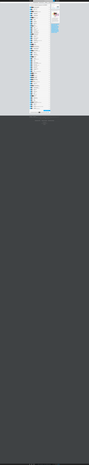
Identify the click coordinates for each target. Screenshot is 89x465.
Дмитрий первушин (36, 48)
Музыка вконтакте (41, 2)
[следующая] (34, 464)
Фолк (57, 27)
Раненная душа (35, 38)
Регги (54, 26)
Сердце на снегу (36, 98)
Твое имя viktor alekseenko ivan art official (38, 106)
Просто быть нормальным (37, 108)
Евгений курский (36, 62)
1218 (43, 112)
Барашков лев (35, 97)
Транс (57, 29)
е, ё (44, 117)
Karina (34, 27)
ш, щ (45, 118)
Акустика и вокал (54, 29)
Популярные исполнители (52, 2)
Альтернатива (53, 25)
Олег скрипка (35, 83)
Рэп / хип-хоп (57, 24)
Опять (34, 96)
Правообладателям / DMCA (37, 120)
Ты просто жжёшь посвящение (37, 11)
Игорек (34, 25)
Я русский (35, 36)
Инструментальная (54, 27)
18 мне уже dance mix (36, 30)
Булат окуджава (36, 50)
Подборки (46, 2)
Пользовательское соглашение (51, 120)
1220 (46, 112)
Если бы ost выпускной (36, 32)
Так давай (35, 42)
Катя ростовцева (36, 87)
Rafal (34, 93)
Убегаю (34, 104)
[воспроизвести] (32, 464)
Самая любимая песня (36, 65)
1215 (37, 112)
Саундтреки (56, 31)
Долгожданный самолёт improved (37, 102)
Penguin (35, 100)
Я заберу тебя (35, 13)
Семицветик (35, 21)
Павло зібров (35, 91)
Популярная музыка (35, 2)
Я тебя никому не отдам (36, 46)
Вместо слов (35, 67)
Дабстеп (56, 32)
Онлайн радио (30, 116)
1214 (35, 112)
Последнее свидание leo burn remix (38, 40)
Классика (53, 32)
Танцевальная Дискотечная (55, 30)
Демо (34, 81)
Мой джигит (35, 44)
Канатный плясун (36, 34)
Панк (56, 25)
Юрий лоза (35, 95)
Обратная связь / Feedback (44, 120)
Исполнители (34, 116)
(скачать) (31, 7)
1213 (34, 112)
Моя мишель (35, 23)
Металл (52, 26)
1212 (32, 112)
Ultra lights (35, 29)
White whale (35, 89)
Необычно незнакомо (36, 7)
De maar (35, 52)
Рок (54, 24)
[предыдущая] (30, 464)
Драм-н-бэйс (53, 31)
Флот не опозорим (36, 79)
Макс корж (35, 56)
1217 (41, 112)
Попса (52, 24)
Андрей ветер (35, 54)
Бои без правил (35, 75)
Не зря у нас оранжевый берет (37, 71)
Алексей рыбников (36, 85)
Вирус (34, 17)
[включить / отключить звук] (57, 464)
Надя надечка (35, 77)
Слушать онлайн (30, 7)
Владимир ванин (36, 15)
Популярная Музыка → (47, 110)
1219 (44, 112)
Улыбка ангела (35, 73)
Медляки (56, 28)
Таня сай (35, 58)
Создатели (35, 69)
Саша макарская (36, 31)
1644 (48, 112)
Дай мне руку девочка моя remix (37, 63)
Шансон (57, 26)
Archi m (35, 19)
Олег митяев (35, 64)
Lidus (34, 60)
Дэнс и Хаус (53, 28)
